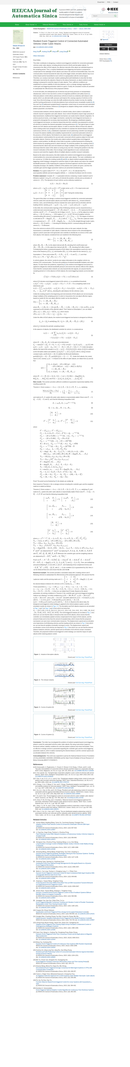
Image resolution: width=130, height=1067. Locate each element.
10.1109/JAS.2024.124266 (47, 907)
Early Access (83, 24)
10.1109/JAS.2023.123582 (47, 878)
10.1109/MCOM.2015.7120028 (84, 770)
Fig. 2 (89, 612)
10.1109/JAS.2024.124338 (47, 859)
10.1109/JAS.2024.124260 (47, 929)
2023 (75, 28)
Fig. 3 (84, 623)
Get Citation (108, 45)
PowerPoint (88, 657)
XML (112, 49)
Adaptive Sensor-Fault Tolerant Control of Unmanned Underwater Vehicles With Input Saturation (62, 825)
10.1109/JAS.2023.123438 (47, 849)
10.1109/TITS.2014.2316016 (44, 776)
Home (17, 24)
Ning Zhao (36, 51)
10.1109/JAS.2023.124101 (86, 914)
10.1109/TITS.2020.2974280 (65, 788)
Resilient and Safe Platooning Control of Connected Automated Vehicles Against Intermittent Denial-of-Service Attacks (65, 952)
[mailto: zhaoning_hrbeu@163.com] (40, 51)
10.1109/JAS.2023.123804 (47, 898)
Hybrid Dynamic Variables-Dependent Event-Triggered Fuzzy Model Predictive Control (63, 918)
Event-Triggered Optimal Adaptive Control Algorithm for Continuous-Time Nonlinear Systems (65, 990)
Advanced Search (113, 12)
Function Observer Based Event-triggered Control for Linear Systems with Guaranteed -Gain (64, 982)
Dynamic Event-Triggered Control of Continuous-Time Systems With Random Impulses (63, 944)
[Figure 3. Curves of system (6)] (64, 697)
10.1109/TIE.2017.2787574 (60, 782)
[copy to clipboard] (68, 36)
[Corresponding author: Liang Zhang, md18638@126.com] (67, 51)
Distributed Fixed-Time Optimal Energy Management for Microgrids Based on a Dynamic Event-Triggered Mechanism (63, 864)
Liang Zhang (63, 51)
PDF (103, 49)
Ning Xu (54, 51)
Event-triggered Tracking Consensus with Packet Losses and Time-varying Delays (61, 961)
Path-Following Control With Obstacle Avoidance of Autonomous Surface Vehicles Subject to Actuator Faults (65, 835)
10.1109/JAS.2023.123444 (47, 939)
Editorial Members (49, 24)
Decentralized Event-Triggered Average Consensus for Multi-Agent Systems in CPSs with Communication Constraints (64, 968)
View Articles (67, 24)
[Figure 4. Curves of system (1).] (64, 724)
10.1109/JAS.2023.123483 (59, 36)
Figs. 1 (55, 606)
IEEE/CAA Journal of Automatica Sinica (59, 28)
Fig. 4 (66, 627)
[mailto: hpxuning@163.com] (57, 51)
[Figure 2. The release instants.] (64, 670)
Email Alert (101, 2)
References (16, 77)
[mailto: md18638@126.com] (69, 51)
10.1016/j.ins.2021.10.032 (75, 797)
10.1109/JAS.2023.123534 (47, 947)
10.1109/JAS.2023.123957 (86, 920)
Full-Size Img (80, 657)
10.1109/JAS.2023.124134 (47, 888)
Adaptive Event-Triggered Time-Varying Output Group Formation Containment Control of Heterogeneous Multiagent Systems (63, 925)
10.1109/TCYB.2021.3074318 (81, 815)
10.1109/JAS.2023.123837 (47, 829)
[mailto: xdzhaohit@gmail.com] (50, 51)
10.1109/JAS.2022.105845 (72, 793)
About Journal (30, 24)
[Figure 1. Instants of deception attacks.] (64, 645)
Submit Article (98, 24)
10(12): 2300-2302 (85, 28)
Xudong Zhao (46, 51)
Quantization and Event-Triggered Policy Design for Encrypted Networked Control (61, 912)
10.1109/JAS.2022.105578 (50, 809)
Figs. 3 (47, 608)
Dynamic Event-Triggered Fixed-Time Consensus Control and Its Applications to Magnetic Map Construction (64, 935)
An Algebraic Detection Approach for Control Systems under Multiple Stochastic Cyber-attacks (65, 975)
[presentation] (52, 171)
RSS (108, 2)
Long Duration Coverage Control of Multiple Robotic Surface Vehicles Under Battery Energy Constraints (64, 844)
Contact (115, 2)
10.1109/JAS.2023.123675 (47, 839)
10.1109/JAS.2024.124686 (47, 868)
